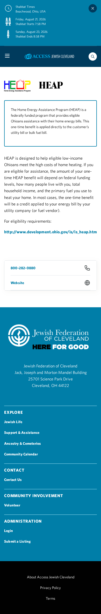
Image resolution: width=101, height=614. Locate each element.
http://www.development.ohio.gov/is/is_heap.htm (50, 231)
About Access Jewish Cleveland (50, 577)
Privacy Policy (50, 588)
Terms (50, 598)
